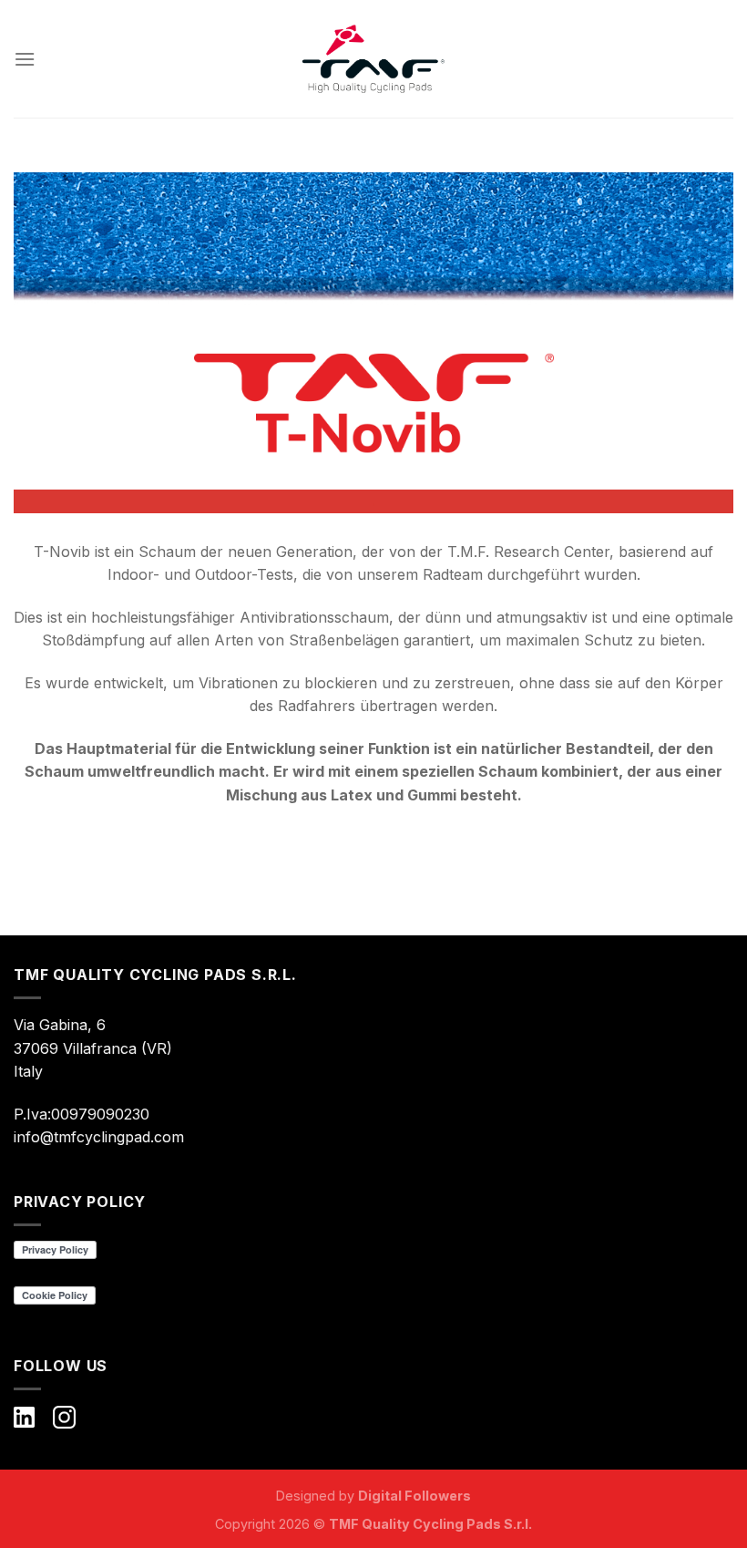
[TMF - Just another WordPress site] (373, 59)
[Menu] (25, 58)
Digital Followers (414, 1495)
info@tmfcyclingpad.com (99, 1137)
